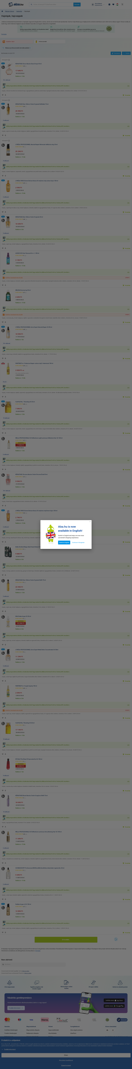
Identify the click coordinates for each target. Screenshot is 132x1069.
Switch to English (64, 542)
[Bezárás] (90, 522)
